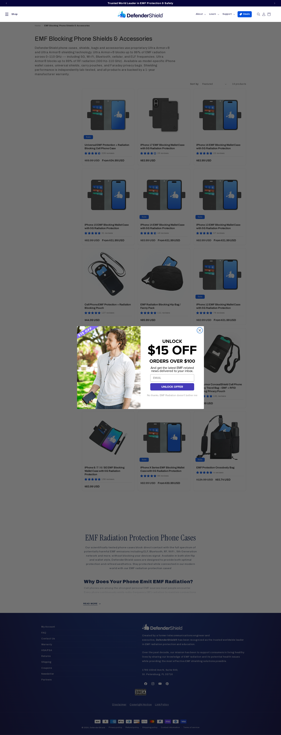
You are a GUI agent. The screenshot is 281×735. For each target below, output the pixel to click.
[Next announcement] (274, 3)
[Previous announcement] (6, 3)
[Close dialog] (200, 330)
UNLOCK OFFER (172, 387)
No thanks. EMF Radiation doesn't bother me (172, 395)
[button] (10, 14)
